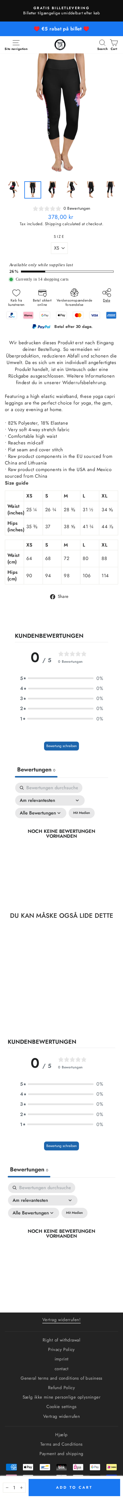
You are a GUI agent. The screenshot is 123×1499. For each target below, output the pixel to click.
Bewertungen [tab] (36, 769)
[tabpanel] (61, 840)
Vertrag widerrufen (61, 1416)
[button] (61, 678)
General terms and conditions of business (61, 1378)
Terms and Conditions (61, 1444)
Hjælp (61, 1435)
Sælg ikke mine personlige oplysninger (61, 1397)
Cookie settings (61, 1406)
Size (59, 236)
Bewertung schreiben (61, 745)
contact (61, 1369)
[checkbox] (82, 813)
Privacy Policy (61, 1349)
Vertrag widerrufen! (61, 1320)
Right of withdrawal (61, 1340)
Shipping (53, 224)
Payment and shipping (61, 1454)
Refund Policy (61, 1388)
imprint (62, 1359)
